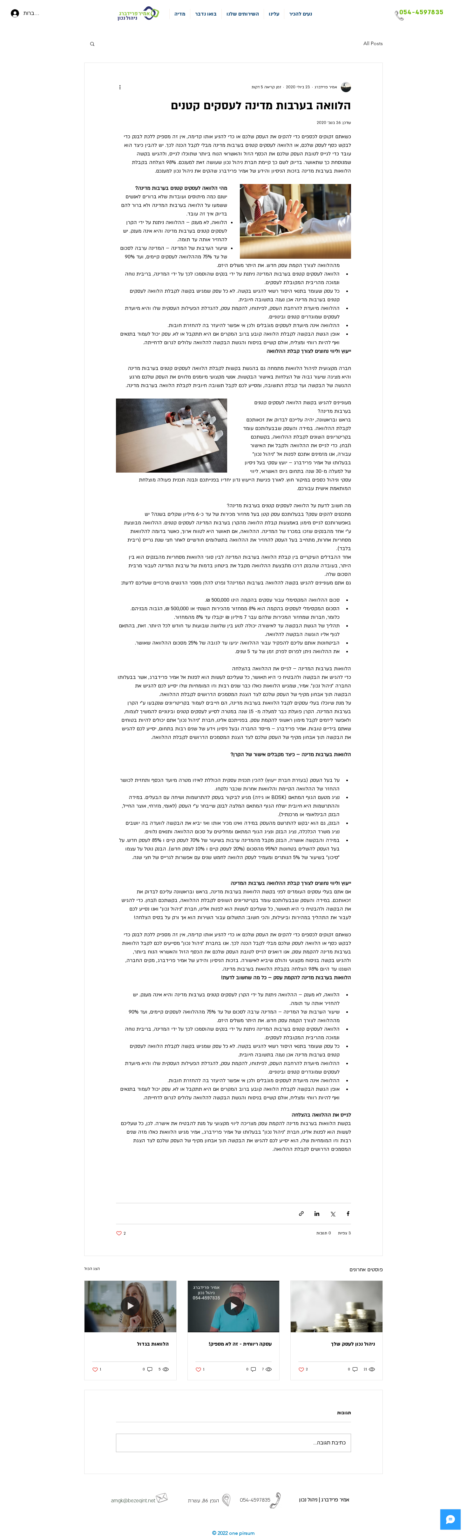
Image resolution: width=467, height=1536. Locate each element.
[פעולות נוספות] (120, 87)
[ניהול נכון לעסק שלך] (336, 1306)
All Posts (373, 43)
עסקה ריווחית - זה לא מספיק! (240, 1344)
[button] (92, 43)
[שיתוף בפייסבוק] (348, 1214)
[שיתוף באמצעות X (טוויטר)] (332, 1214)
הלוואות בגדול (153, 1344)
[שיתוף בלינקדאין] (317, 1214)
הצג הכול (92, 1268)
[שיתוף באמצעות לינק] (301, 1214)
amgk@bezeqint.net (133, 1500)
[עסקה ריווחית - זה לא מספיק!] (234, 1306)
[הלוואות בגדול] (130, 1306)
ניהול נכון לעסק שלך (353, 1344)
